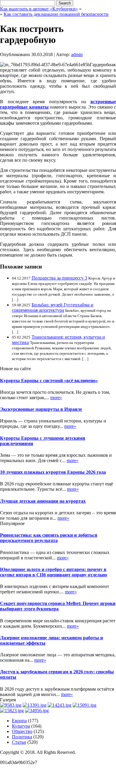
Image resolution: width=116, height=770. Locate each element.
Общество (22, 731)
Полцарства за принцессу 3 (59, 277)
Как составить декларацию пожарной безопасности (56, 14)
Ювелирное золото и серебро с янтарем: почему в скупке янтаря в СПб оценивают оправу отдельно (53, 572)
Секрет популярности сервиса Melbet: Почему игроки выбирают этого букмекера (57, 606)
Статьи (19, 742)
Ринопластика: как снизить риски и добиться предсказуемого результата (48, 538)
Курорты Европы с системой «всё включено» (49, 380)
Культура (21, 726)
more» (56, 397)
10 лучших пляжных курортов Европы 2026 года (53, 472)
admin (77, 54)
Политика (22, 736)
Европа (19, 720)
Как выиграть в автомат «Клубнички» (39, 8)
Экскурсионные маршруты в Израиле (41, 409)
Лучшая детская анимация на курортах (43, 501)
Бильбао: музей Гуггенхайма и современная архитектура (52, 307)
